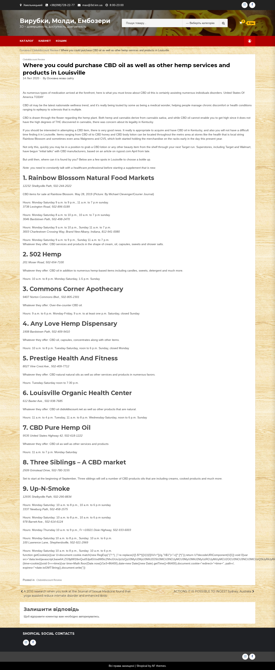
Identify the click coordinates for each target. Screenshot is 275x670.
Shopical (141, 665)
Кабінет (44, 40)
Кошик (61, 40)
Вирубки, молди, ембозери (65, 21)
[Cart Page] (240, 23)
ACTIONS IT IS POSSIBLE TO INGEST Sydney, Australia (212, 591)
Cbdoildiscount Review (45, 50)
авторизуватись (89, 616)
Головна (25, 50)
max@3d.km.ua (92, 5)
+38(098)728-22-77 (62, 5)
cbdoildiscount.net (71, 409)
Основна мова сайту (60, 78)
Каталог (27, 40)
